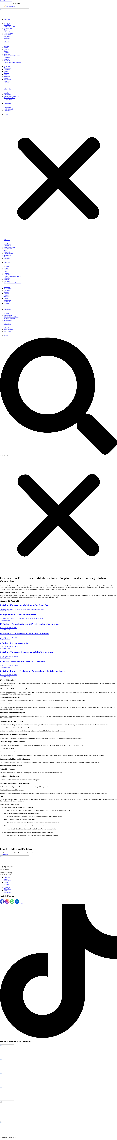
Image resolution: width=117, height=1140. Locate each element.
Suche (2, 456)
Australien (7, 54)
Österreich (7, 76)
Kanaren (6, 73)
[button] (58, 177)
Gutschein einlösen (9, 98)
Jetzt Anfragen (4, 854)
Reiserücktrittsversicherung (11, 96)
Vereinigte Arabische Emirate (12, 56)
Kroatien (6, 83)
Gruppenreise (7, 34)
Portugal (6, 74)
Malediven (7, 60)
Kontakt (6, 114)
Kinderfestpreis (8, 99)
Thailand (6, 52)
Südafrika (6, 49)
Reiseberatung (8, 94)
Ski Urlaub (7, 31)
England (6, 71)
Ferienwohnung (8, 33)
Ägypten (6, 46)
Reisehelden (7, 103)
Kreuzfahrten (7, 25)
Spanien (6, 78)
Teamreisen (7, 36)
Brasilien (6, 59)
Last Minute (7, 23)
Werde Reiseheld (8, 109)
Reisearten (7, 19)
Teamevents (7, 110)
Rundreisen (7, 38)
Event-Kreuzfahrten (9, 26)
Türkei (5, 51)
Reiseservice (7, 89)
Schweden (7, 66)
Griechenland (7, 79)
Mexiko (6, 47)
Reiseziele (7, 42)
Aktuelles (6, 93)
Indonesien (7, 57)
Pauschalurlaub (8, 28)
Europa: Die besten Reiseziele (12, 62)
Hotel (5, 30)
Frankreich (7, 81)
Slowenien (7, 69)
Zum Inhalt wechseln (6, 1)
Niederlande (7, 68)
